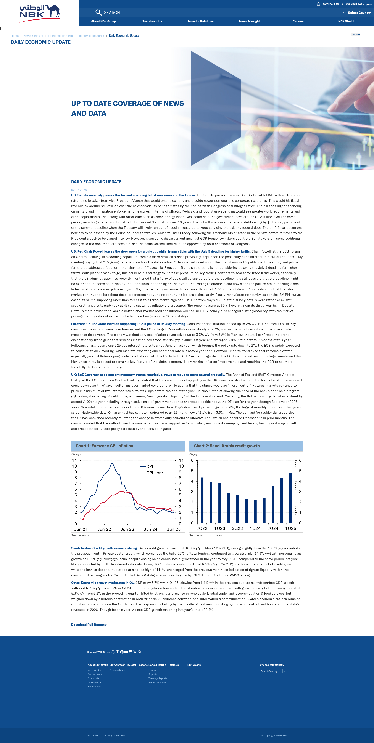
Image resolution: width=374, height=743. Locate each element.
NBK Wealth (346, 21)
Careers (298, 21)
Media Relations (157, 682)
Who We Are (95, 670)
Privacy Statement (115, 735)
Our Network (95, 674)
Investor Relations (201, 21)
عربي (369, 3)
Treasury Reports (157, 678)
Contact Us (331, 3)
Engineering (94, 686)
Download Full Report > (89, 624)
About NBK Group (103, 21)
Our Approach (117, 664)
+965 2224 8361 (354, 3)
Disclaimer (93, 735)
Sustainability (152, 21)
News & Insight (249, 21)
